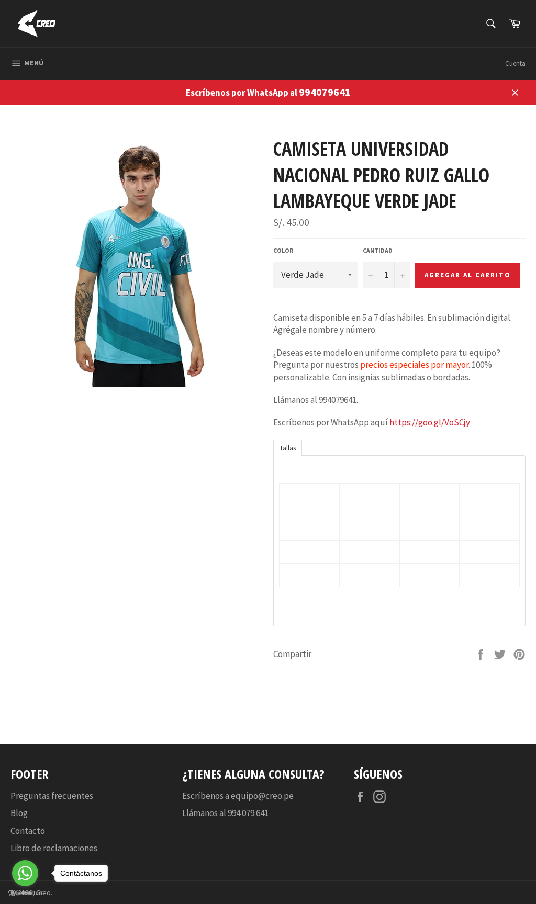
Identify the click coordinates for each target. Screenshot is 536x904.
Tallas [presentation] (288, 448)
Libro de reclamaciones (53, 848)
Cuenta (515, 63)
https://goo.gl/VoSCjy (429, 422)
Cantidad (378, 250)
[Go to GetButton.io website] (25, 893)
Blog (19, 813)
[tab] (287, 447)
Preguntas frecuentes (51, 795)
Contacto (27, 831)
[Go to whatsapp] (25, 873)
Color (283, 250)
